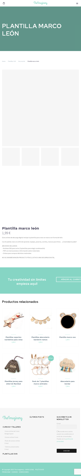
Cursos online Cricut (11, 437)
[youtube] (60, 469)
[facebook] (71, 469)
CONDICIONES (24, 472)
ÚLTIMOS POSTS (37, 417)
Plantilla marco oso (67, 337)
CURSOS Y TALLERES (12, 427)
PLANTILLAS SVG (10, 454)
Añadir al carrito (12, 346)
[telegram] (64, 469)
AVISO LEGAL (29, 469)
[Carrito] (4, 3)
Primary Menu (77, 3)
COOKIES (15, 472)
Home (4, 61)
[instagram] (57, 469)
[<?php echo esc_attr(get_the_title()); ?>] (14, 346)
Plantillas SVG (12, 61)
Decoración (21, 61)
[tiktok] (67, 469)
